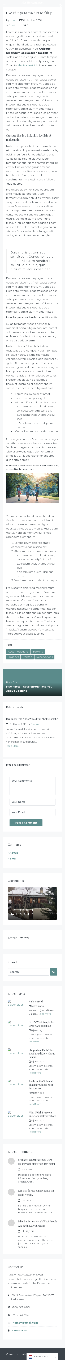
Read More (12, 745)
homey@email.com (25, 1322)
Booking (14, 25)
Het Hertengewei (22, 910)
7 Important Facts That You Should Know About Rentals (42, 1053)
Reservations (44, 657)
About (14, 852)
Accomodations (18, 651)
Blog (13, 858)
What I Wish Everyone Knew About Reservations (42, 1114)
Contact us (19, 1330)
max (12, 20)
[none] (42, 1356)
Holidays (13, 657)
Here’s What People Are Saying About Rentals (42, 1024)
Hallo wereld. (36, 1001)
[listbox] (42, 1356)
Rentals (27, 657)
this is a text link (28, 65)
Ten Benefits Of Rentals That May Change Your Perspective (41, 1085)
